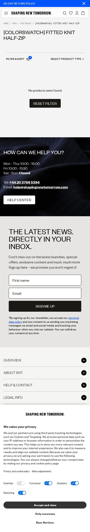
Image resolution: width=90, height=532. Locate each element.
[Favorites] (71, 13)
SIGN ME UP (45, 306)
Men (15, 23)
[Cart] (83, 13)
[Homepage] (31, 13)
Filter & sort (18, 58)
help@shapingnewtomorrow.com (40, 187)
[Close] (84, 3)
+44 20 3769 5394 (24, 182)
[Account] (77, 13)
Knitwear (26, 23)
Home (6, 23)
